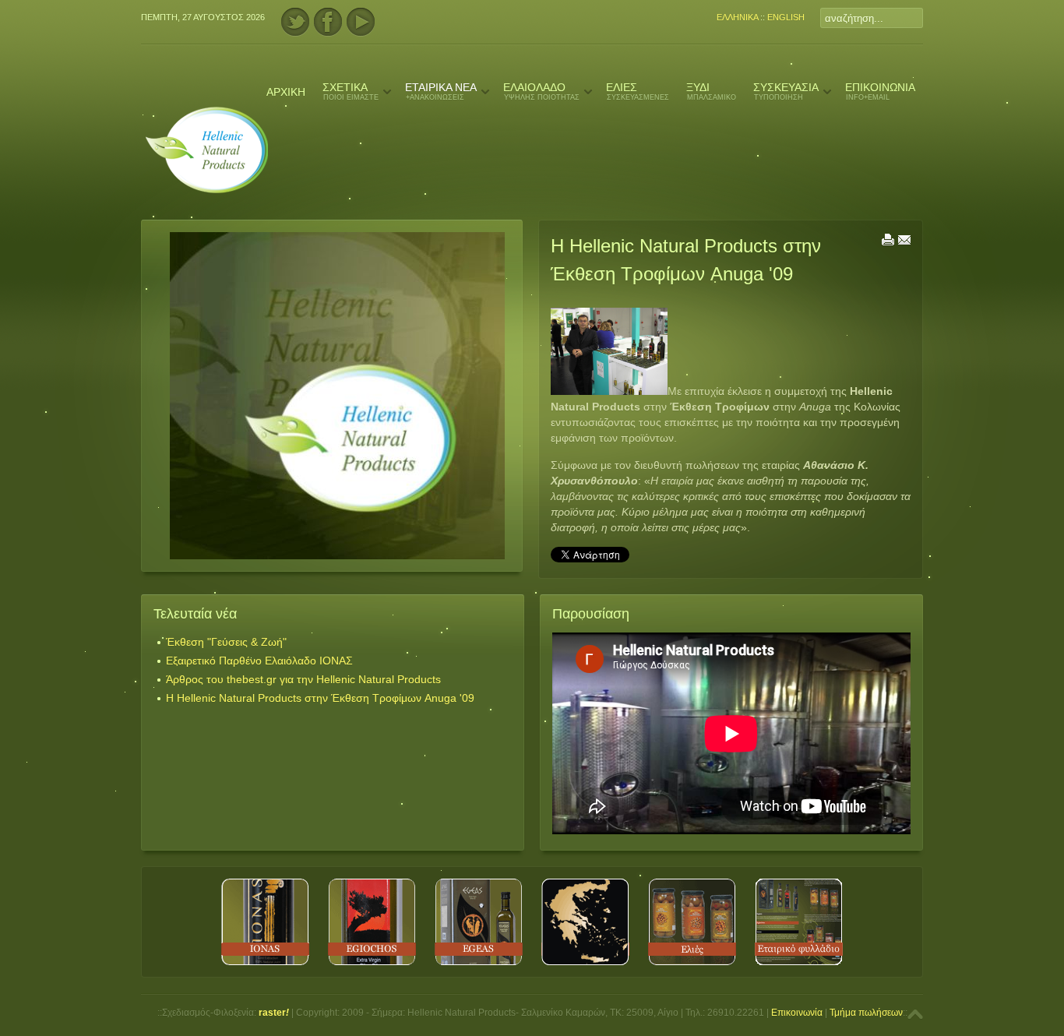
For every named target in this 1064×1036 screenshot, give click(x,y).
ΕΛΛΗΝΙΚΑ (737, 17)
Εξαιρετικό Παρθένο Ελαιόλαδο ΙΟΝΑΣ (259, 660)
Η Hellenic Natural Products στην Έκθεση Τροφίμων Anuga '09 (320, 698)
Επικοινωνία (797, 1012)
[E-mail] (904, 242)
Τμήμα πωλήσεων (866, 1012)
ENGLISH (786, 17)
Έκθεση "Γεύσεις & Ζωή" (226, 642)
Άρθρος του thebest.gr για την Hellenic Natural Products (303, 679)
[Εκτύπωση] (888, 242)
